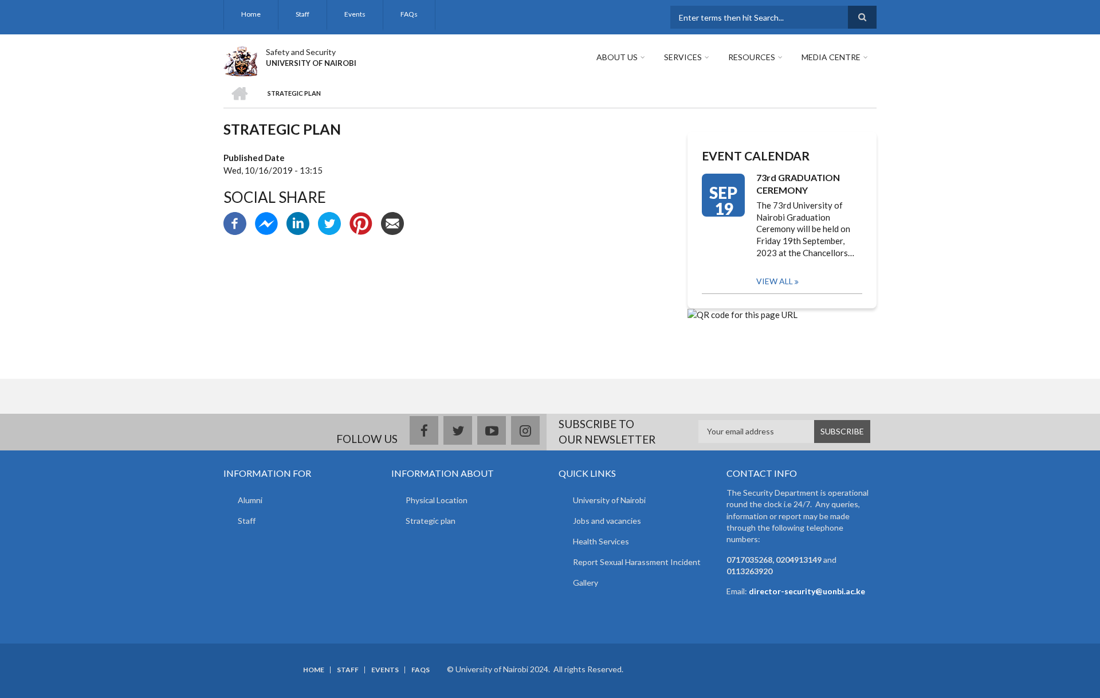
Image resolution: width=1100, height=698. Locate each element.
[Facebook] (234, 222)
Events (355, 14)
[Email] (392, 222)
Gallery (585, 582)
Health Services (601, 541)
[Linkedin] (297, 222)
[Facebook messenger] (266, 222)
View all (774, 281)
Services (683, 57)
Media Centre (831, 57)
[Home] (240, 59)
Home (251, 14)
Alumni (250, 500)
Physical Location (436, 500)
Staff (302, 14)
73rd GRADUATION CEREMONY (798, 183)
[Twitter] (329, 222)
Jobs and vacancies (607, 521)
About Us (617, 57)
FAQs (409, 14)
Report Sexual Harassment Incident (637, 562)
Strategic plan (430, 521)
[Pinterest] (360, 222)
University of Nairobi (609, 500)
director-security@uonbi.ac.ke (807, 591)
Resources (751, 57)
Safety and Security (301, 52)
